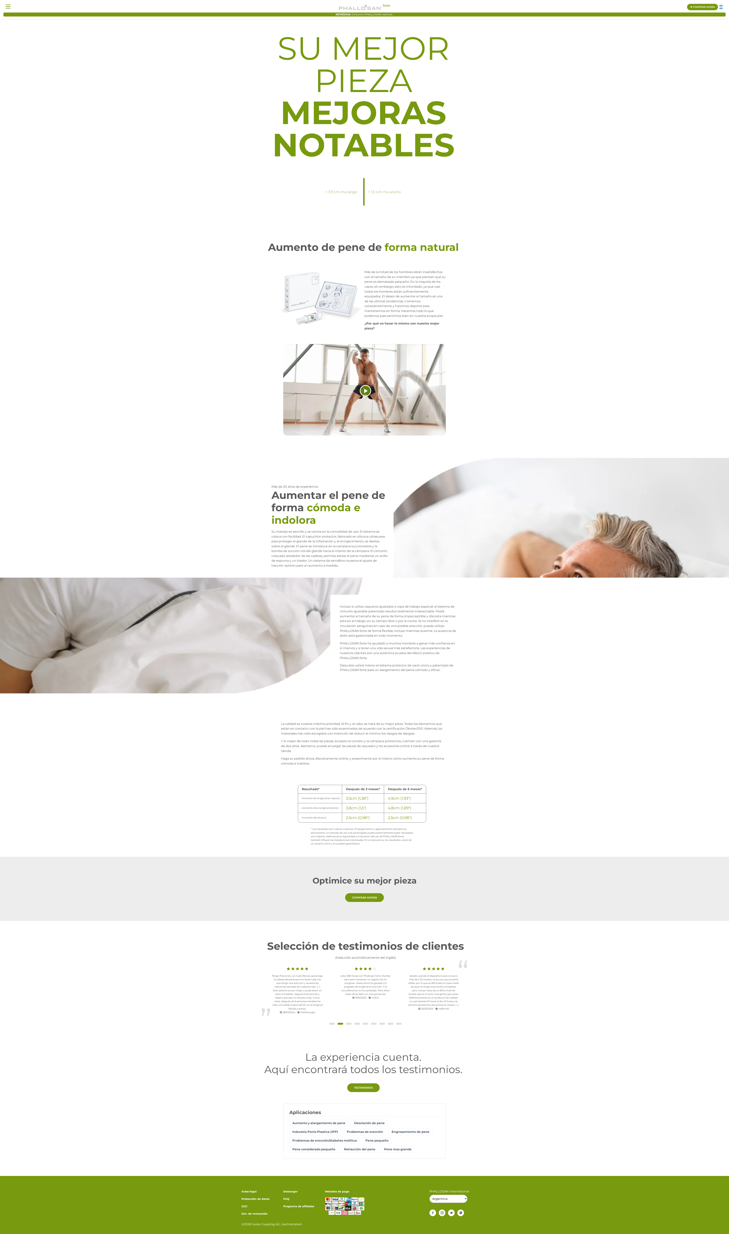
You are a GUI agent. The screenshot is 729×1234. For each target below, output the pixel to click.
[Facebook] (432, 1213)
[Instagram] (442, 1213)
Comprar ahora (703, 7)
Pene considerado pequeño (313, 1149)
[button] (332, 1024)
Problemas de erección (365, 1132)
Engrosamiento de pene (410, 1132)
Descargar (290, 1191)
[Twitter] (451, 1213)
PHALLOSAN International (449, 1191)
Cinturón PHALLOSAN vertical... (373, 14)
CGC (244, 1206)
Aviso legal (248, 1191)
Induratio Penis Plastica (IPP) (315, 1132)
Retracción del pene (359, 1149)
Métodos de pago (337, 1191)
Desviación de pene (369, 1123)
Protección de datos (255, 1199)
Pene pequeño (376, 1140)
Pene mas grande (398, 1149)
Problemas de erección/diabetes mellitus (324, 1140)
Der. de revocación (254, 1213)
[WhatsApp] (460, 1213)
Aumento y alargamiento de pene (318, 1123)
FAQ (286, 1199)
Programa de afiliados (298, 1206)
